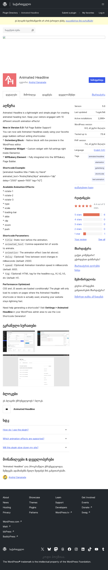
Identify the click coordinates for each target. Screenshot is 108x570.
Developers (61, 507)
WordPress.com (12, 521)
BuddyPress (10, 536)
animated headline (96, 156)
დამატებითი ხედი (84, 187)
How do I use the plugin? (16, 429)
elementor (99, 162)
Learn (58, 497)
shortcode (99, 174)
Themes (33, 502)
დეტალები (11, 94)
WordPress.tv (63, 512)
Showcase (34, 497)
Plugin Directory (10, 13)
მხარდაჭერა (98, 94)
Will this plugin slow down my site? (20, 447)
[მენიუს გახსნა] (103, 4)
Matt (7, 526)
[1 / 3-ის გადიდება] (31, 334)
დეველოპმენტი (67, 94)
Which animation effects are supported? (23, 438)
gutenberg (99, 168)
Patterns (33, 512)
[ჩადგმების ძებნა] (32, 30)
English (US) (99, 150)
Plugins (32, 507)
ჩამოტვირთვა (97, 80)
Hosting (7, 507)
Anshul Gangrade (37, 82)
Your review (81, 239)
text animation (98, 179)
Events (85, 502)
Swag (86, 512)
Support (59, 502)
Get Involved (88, 497)
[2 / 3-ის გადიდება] (65, 334)
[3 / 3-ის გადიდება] (65, 358)
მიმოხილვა (30, 94)
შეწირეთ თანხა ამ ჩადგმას (89, 296)
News (6, 502)
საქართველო (16, 549)
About (6, 497)
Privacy (7, 512)
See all (101, 239)
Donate (87, 507)
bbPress (8, 531)
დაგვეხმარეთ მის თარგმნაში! (79, 21)
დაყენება (47, 94)
